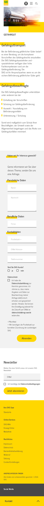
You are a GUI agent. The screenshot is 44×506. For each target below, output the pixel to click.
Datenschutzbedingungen (30, 383)
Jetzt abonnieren (15, 391)
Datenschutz (13, 276)
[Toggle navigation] (31, 3)
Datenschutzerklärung (20, 283)
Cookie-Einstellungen (11, 462)
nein (22, 270)
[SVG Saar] (6, 2)
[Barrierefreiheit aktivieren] (26, 3)
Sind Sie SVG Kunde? (16, 267)
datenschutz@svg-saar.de (21, 312)
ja (12, 270)
